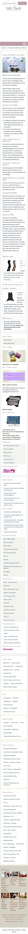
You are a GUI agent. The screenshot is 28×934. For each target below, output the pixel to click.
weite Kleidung (13, 183)
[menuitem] (14, 539)
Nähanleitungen (21, 915)
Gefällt (5, 633)
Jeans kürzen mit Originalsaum (11, 437)
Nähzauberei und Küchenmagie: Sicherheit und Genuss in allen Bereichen (14, 904)
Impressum (19, 919)
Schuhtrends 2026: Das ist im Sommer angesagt (12, 499)
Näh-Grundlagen (7, 409)
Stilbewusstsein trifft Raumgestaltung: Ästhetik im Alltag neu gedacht (23, 903)
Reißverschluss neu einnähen (11, 439)
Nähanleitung (19, 275)
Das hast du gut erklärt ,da (11, 627)
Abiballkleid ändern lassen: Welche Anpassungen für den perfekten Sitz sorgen (13, 527)
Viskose (22, 183)
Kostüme (6, 917)
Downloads (20, 917)
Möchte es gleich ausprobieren (12, 643)
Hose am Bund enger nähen (10, 435)
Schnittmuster (12, 915)
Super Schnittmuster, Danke (11, 630)
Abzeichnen (14, 277)
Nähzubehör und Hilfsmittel (10, 364)
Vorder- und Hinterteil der (11, 636)
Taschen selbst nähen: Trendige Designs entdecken (4, 903)
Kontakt (21, 921)
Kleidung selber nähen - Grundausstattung (10, 494)
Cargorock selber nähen (10, 532)
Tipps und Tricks (9, 919)
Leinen (7, 185)
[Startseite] (13, 8)
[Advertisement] (14, 27)
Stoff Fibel (13, 917)
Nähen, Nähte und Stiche (9, 385)
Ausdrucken (7, 279)
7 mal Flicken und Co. (8, 430)
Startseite (3, 48)
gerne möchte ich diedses (11, 639)
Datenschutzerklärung (11, 921)
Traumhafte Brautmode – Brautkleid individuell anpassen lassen (13, 521)
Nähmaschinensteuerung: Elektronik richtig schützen (14, 880)
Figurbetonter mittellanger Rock (12, 512)
